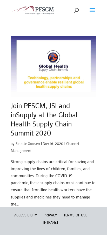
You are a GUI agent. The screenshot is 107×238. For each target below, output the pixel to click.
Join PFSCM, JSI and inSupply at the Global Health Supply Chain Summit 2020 (44, 119)
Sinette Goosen (28, 143)
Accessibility (25, 215)
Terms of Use (75, 215)
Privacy (50, 215)
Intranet (50, 222)
